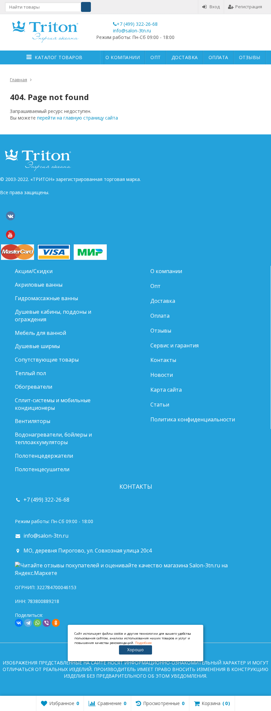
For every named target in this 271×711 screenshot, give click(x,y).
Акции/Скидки (34, 271)
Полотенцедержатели (44, 455)
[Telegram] (28, 623)
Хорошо (135, 650)
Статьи (159, 404)
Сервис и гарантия (174, 345)
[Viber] (47, 623)
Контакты (163, 360)
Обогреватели (33, 386)
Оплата (218, 57)
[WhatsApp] (37, 623)
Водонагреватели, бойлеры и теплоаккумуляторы (53, 438)
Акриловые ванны (38, 284)
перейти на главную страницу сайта (77, 118)
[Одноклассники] (56, 623)
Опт (155, 57)
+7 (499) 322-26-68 (137, 24)
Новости (161, 374)
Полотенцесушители (42, 469)
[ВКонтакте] (10, 216)
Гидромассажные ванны (46, 298)
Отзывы (249, 57)
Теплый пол (30, 373)
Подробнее (143, 643)
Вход (215, 7)
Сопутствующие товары (47, 359)
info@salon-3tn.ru (132, 30)
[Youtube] (10, 235)
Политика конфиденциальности (192, 419)
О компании (122, 57)
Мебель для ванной (40, 333)
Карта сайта (166, 389)
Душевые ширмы (37, 346)
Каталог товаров (59, 57)
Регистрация (248, 7)
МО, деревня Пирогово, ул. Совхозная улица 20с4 (87, 550)
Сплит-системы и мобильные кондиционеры (53, 404)
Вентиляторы (32, 421)
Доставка (185, 57)
